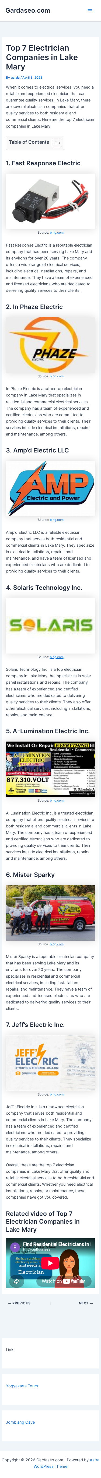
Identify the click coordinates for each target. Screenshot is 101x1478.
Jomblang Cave (20, 1422)
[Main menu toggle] (90, 10)
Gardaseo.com (27, 10)
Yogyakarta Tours (22, 1386)
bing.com (57, 232)
